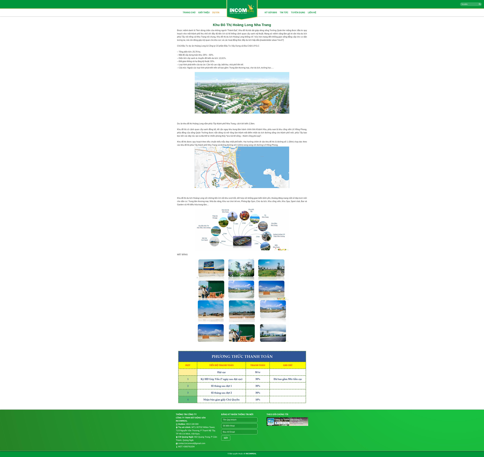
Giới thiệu (204, 12)
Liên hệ (312, 12)
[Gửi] (480, 4)
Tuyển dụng (298, 12)
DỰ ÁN (215, 12)
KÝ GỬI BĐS (271, 12)
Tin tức (284, 12)
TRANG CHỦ (189, 12)
